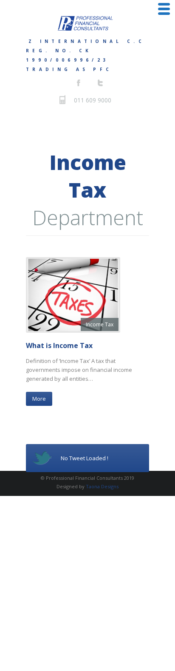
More (39, 398)
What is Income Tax (59, 345)
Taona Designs (102, 486)
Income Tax (99, 324)
